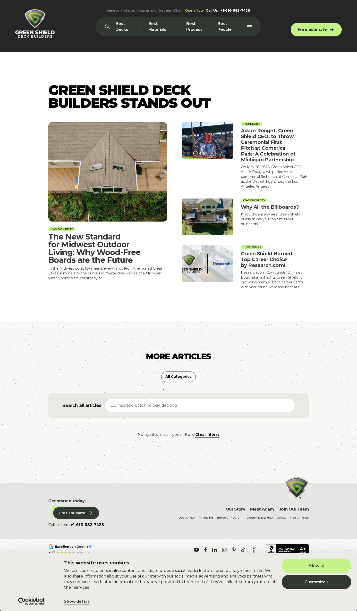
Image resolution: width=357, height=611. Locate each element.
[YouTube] (196, 550)
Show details (77, 601)
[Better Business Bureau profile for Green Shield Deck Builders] (287, 549)
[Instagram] (224, 550)
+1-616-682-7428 (235, 10)
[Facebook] (205, 549)
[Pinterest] (234, 549)
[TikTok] (243, 549)
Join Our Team (294, 509)
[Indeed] (253, 550)
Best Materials (157, 26)
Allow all (316, 565)
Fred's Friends (299, 517)
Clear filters (207, 434)
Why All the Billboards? (245, 216)
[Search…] (107, 27)
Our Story (235, 509)
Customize (315, 582)
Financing (206, 517)
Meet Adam (262, 509)
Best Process (194, 26)
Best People (224, 26)
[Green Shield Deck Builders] (35, 23)
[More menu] (249, 27)
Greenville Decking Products (266, 517)
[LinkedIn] (214, 550)
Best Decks (122, 26)
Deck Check (186, 517)
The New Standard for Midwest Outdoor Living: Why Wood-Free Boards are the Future (107, 201)
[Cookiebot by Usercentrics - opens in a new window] (31, 601)
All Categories (178, 376)
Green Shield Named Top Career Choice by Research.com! (245, 267)
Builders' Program (230, 517)
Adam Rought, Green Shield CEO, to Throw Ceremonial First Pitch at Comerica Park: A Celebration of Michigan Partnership (245, 155)
